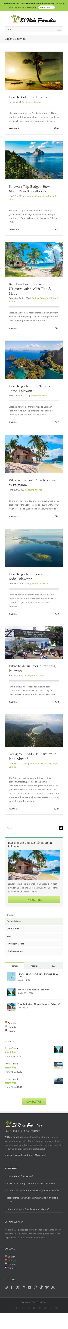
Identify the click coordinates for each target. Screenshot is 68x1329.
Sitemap (8, 1155)
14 (57, 809)
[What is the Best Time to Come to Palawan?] (11, 1004)
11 (57, 128)
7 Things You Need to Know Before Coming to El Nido (33, 1190)
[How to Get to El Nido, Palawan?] (11, 990)
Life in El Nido (13, 928)
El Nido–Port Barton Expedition (38, 3)
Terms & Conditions (23, 1155)
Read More (13, 128)
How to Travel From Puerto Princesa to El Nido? (38, 975)
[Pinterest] (35, 1287)
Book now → (46, 7)
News (9, 936)
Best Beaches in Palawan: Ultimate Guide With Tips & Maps (30, 289)
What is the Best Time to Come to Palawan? (39, 1004)
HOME (8, 1131)
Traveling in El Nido (15, 943)
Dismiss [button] (65, 7)
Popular (15, 965)
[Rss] (53, 1287)
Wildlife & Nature (15, 951)
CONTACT (35, 1131)
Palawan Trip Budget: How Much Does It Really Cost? (32, 1183)
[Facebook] (12, 1287)
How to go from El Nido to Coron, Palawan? (28, 1208)
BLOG (26, 1131)
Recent (34, 965)
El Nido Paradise (13, 1137)
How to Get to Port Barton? (29, 97)
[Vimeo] (47, 1287)
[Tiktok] (41, 1287)
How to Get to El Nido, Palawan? (33, 989)
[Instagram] (23, 1287)
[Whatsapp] (6, 1287)
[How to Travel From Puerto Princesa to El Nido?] (11, 974)
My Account (40, 1155)
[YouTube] (29, 1287)
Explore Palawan (34, 102)
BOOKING (17, 1131)
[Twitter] (17, 1287)
